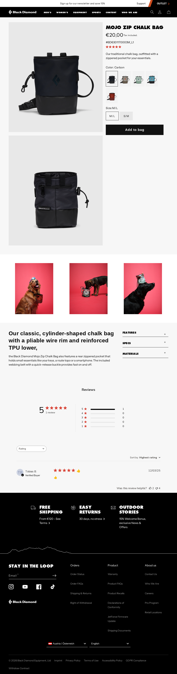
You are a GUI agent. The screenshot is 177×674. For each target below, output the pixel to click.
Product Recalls (116, 593)
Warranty (113, 574)
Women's (62, 12)
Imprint (58, 660)
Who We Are (129, 12)
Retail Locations (153, 612)
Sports (96, 12)
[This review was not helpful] (156, 488)
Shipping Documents (119, 630)
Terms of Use (91, 660)
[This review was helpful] (150, 488)
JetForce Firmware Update (118, 619)
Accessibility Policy (112, 660)
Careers (149, 593)
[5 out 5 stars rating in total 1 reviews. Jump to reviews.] (114, 46)
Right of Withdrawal (81, 602)
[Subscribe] (54, 575)
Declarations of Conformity (116, 605)
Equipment (80, 12)
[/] (22, 12)
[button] (47, 12)
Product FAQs (115, 583)
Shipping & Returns (80, 593)
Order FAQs (76, 583)
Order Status (77, 574)
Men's (47, 12)
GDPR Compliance (136, 660)
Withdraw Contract (19, 668)
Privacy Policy (73, 660)
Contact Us (151, 574)
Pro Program (152, 602)
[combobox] (31, 449)
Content (111, 12)
